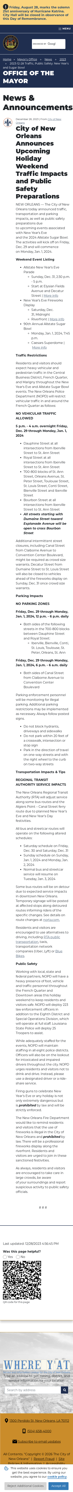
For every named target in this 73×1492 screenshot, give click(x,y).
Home (7, 59)
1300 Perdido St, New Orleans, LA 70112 (39, 1421)
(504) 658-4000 (39, 1431)
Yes (10, 1257)
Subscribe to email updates (39, 1441)
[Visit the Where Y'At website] (36, 1366)
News (48, 59)
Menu (66, 28)
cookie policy (57, 1476)
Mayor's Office (27, 59)
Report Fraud (44, 1459)
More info (51, 296)
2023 (63, 59)
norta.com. (51, 920)
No (23, 1257)
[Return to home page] (10, 43)
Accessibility (55, 1463)
